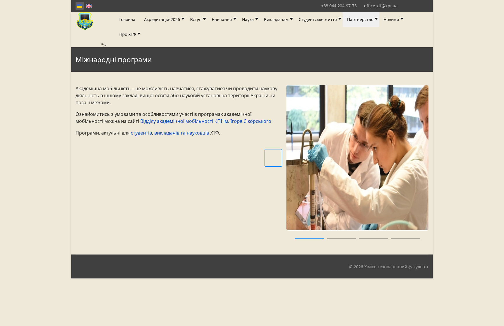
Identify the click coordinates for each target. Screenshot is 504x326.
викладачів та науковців (181, 133)
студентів (141, 133)
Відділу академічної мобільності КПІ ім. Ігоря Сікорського (205, 121)
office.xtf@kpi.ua (381, 5)
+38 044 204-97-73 (339, 5)
